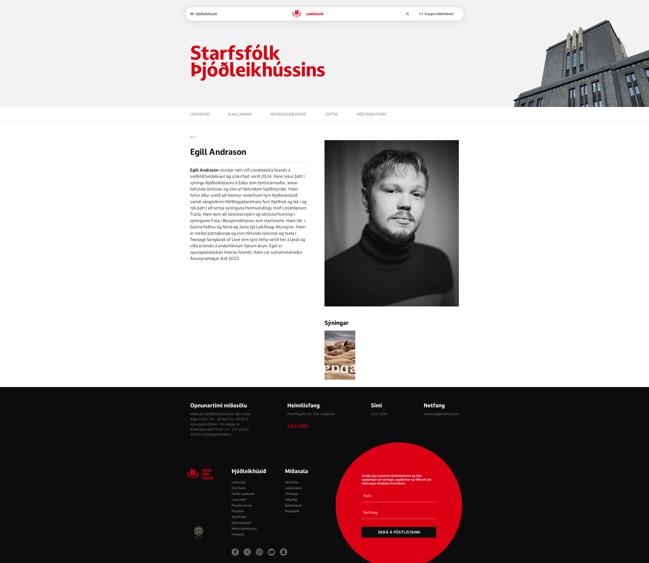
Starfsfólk (239, 517)
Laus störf (239, 499)
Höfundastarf (372, 114)
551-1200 (379, 414)
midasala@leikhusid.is (441, 414)
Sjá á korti (298, 426)
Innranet (238, 534)
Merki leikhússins (244, 528)
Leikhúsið (200, 114)
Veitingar (291, 494)
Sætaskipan (293, 505)
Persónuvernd (242, 505)
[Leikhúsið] (296, 14)
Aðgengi (291, 499)
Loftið (331, 114)
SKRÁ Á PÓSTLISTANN (399, 532)
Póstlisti (238, 511)
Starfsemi (239, 488)
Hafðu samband (243, 494)
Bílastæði (292, 511)
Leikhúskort (293, 488)
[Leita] (407, 14)
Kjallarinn (239, 114)
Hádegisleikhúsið (288, 114)
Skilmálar (292, 482)
